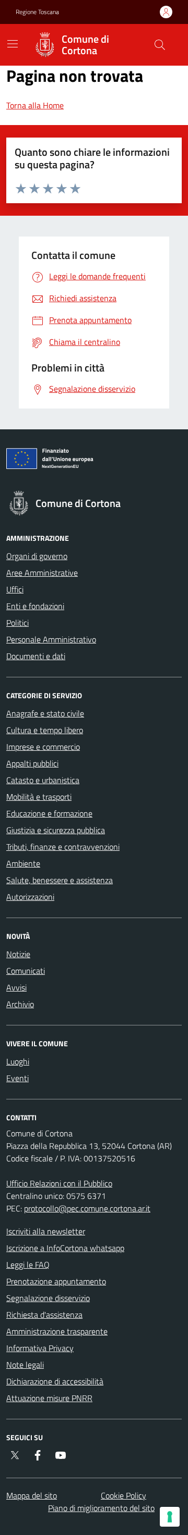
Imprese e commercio (43, 746)
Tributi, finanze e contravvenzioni (63, 846)
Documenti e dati (35, 656)
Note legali (25, 1364)
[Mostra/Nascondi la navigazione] (12, 44)
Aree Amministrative (42, 572)
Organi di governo (36, 556)
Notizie (18, 954)
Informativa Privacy (40, 1348)
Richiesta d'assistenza (44, 1314)
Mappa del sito (31, 1495)
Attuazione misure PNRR (49, 1398)
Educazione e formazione (49, 813)
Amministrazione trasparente (57, 1331)
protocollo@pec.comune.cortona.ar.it (87, 1208)
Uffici (15, 589)
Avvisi (16, 987)
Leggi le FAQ (28, 1264)
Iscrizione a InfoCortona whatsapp (65, 1248)
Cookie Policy (123, 1495)
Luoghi (17, 1061)
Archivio (20, 1004)
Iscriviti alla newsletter (45, 1231)
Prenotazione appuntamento (56, 1281)
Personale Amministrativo (51, 639)
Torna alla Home (35, 105)
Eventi (17, 1078)
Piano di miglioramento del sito (101, 1508)
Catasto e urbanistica (42, 780)
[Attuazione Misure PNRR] (94, 460)
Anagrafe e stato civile (45, 713)
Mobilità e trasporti (39, 796)
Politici (17, 622)
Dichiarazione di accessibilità (54, 1381)
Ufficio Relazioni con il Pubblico (59, 1183)
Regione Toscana (37, 12)
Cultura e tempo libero (44, 730)
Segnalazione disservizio (48, 1298)
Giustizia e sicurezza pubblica (55, 830)
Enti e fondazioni (35, 606)
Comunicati (25, 970)
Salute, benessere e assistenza (59, 880)
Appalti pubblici (32, 763)
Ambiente (23, 863)
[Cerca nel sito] (159, 44)
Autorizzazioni (30, 896)
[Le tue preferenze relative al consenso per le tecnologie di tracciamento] (170, 1517)
